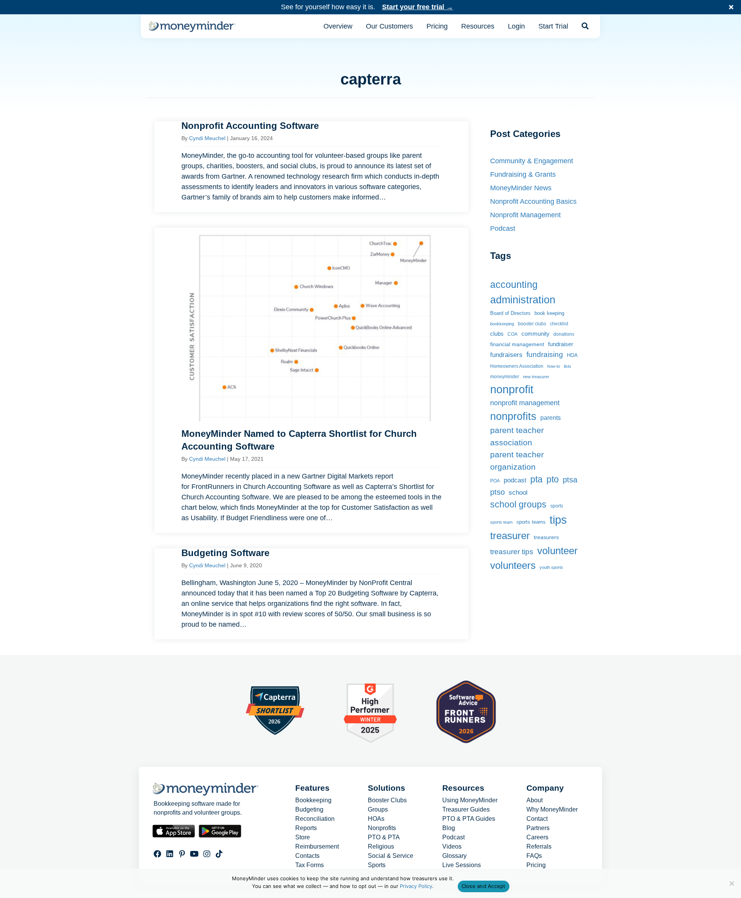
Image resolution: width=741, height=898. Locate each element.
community (535, 334)
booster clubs (532, 323)
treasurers (546, 537)
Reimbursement (317, 847)
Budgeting (309, 810)
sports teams (531, 522)
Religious (381, 847)
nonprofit (511, 389)
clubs (497, 333)
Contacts (307, 856)
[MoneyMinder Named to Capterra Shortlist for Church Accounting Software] (311, 380)
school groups (518, 504)
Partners (538, 828)
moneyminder (504, 376)
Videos (452, 847)
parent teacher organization (517, 460)
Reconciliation (315, 819)
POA (495, 481)
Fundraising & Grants (523, 174)
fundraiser (560, 344)
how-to (553, 366)
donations (563, 334)
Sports (377, 865)
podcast (515, 480)
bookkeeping (502, 323)
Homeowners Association (516, 366)
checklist (559, 323)
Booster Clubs (387, 800)
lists (567, 366)
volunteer (557, 550)
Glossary (454, 856)
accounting (514, 284)
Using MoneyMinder (469, 800)
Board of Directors (510, 313)
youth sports (551, 567)
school (518, 492)
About (534, 800)
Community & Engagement (531, 161)
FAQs (534, 856)
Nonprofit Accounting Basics (533, 201)
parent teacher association (517, 436)
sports (556, 506)
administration (522, 300)
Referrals (539, 847)
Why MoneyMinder (552, 810)
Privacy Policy (416, 886)
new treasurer (536, 376)
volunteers (513, 565)
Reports (306, 828)
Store (302, 837)
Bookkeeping (313, 800)
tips (558, 519)
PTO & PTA (384, 837)
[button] (732, 7)
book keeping (549, 313)
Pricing (536, 865)
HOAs (376, 819)
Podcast (502, 228)
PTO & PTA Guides (468, 819)
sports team (501, 522)
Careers (537, 837)
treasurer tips (511, 551)
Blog (448, 828)
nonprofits (513, 416)
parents (550, 417)
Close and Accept (484, 886)
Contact (537, 819)
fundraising (544, 354)
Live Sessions (461, 865)
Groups (378, 810)
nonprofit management (525, 403)
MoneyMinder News (521, 188)
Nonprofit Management (525, 215)
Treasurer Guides (466, 810)
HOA (572, 355)
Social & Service (390, 856)
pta (536, 479)
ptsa (570, 479)
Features (312, 787)
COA (513, 334)
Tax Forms (309, 865)
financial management (517, 344)
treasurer (510, 535)
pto (552, 479)
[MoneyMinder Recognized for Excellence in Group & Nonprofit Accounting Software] (311, 166)
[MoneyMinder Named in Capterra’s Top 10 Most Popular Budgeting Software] (311, 593)
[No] (731, 883)
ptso (497, 492)
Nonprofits (382, 828)
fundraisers (506, 355)
